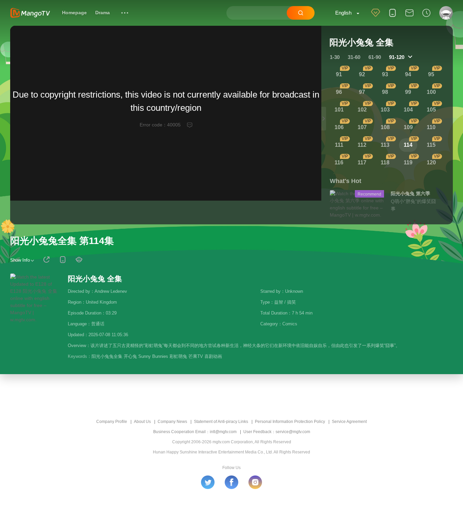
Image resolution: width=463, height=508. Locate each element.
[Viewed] (426, 17)
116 (339, 162)
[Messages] (409, 17)
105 (431, 110)
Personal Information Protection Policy (290, 421)
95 (431, 74)
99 (408, 92)
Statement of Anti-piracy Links (221, 421)
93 (385, 74)
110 (431, 127)
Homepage (74, 12)
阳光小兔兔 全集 (95, 279)
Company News (172, 421)
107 (362, 127)
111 (339, 145)
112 (362, 145)
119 (408, 162)
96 (339, 92)
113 (385, 145)
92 (362, 74)
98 (385, 92)
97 (362, 92)
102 (362, 110)
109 (408, 127)
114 (408, 145)
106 (339, 127)
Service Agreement (349, 421)
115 (431, 145)
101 (339, 110)
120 (431, 162)
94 (408, 74)
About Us (142, 421)
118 (385, 162)
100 (431, 92)
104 (408, 110)
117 (362, 162)
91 (339, 74)
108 (385, 127)
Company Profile (111, 421)
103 (385, 110)
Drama (102, 12)
